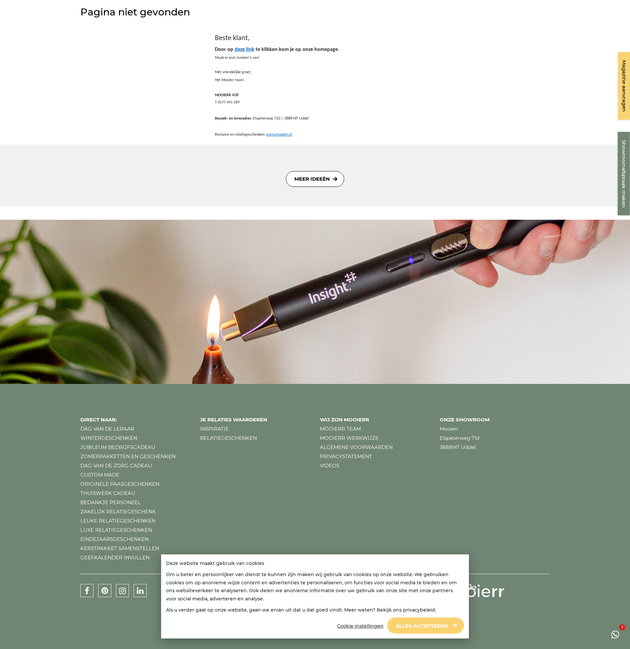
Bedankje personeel (110, 502)
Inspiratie (214, 429)
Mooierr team (340, 429)
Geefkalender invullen (115, 557)
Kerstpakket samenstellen (119, 548)
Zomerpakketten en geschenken (128, 456)
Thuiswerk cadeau (107, 493)
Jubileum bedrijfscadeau (117, 447)
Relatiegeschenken (228, 438)
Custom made (99, 475)
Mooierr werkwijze (349, 438)
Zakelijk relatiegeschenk (118, 511)
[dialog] (315, 596)
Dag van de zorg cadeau (116, 465)
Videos (329, 465)
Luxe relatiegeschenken (116, 530)
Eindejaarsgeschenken (114, 539)
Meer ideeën (312, 179)
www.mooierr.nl (279, 135)
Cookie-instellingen (360, 626)
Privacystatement (346, 456)
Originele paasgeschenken (119, 484)
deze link (244, 49)
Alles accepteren (422, 626)
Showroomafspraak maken (624, 174)
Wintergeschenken (108, 438)
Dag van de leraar (107, 429)
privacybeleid (419, 610)
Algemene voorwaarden (356, 447)
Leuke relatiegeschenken (118, 521)
